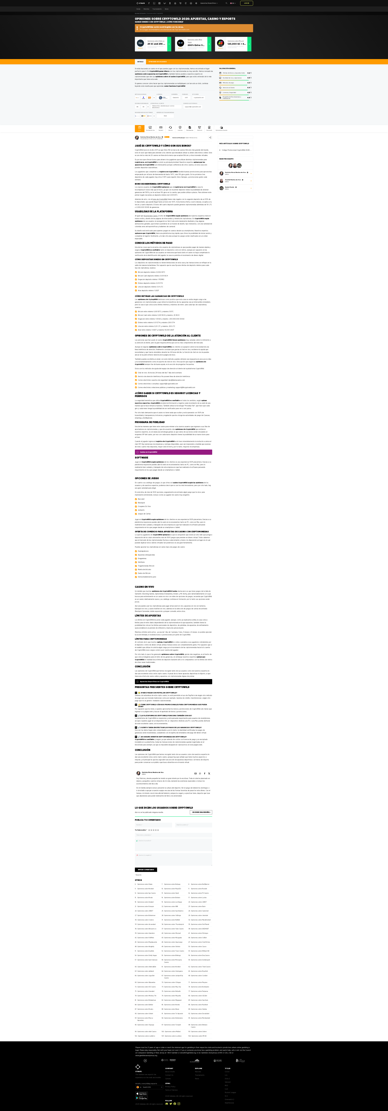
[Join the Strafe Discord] (166, 1103)
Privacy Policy (170, 1087)
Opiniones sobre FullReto (145, 937)
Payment (161, 130)
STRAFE (138, 1071)
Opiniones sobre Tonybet (172, 1025)
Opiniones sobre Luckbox (173, 1036)
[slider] (153, 830)
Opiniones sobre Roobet (199, 888)
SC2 (226, 1096)
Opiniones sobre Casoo (198, 946)
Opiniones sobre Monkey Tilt (146, 996)
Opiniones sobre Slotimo (172, 946)
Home (138, 9)
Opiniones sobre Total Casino (200, 967)
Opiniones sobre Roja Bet (199, 971)
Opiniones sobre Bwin (198, 906)
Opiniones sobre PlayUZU (172, 888)
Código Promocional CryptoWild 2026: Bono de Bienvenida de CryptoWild (236, 150)
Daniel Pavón (229, 187)
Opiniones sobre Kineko (172, 1004)
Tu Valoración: (141, 830)
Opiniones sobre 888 (171, 906)
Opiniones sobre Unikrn (199, 1031)
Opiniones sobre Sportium (199, 1000)
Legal (167, 1083)
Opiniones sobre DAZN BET (200, 929)
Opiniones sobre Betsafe (172, 991)
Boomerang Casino (151, 216)
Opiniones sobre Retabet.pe (146, 1000)
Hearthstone (229, 1103)
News (167, 9)
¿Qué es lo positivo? (145, 840)
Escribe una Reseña (201, 812)
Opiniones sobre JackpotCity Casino (173, 977)
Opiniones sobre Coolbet (199, 975)
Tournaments (157, 9)
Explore (198, 1068)
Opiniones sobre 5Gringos (199, 933)
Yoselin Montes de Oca (233, 180)
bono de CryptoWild (160, 199)
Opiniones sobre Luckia (199, 897)
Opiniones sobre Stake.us (156, 41)
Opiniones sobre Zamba (199, 1009)
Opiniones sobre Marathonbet (201, 920)
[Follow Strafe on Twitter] (170, 1103)
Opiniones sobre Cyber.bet (200, 911)
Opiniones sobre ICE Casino (146, 987)
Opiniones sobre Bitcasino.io (146, 929)
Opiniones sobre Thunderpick (174, 924)
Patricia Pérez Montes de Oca (150, 137)
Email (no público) (183, 824)
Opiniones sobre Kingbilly (145, 946)
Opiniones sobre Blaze (171, 1009)
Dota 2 (227, 1079)
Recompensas (189, 130)
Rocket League (230, 1092)
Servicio (170, 130)
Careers (168, 1079)
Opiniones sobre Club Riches (200, 942)
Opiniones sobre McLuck (236, 41)
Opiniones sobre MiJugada (173, 937)
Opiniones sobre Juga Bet (145, 975)
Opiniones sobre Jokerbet (199, 915)
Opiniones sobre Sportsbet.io (173, 911)
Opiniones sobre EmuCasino (200, 955)
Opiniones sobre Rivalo (145, 897)
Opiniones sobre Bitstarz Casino (199, 1026)
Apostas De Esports (140, 13)
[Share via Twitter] (209, 773)
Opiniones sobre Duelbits (145, 951)
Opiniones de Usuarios (221, 130)
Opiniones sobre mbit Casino (146, 1031)
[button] (227, 3)
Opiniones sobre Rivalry (145, 1009)
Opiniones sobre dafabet (145, 971)
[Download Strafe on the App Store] (141, 1093)
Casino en (199, 130)
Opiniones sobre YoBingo (172, 915)
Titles (227, 1068)
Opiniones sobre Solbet (145, 1013)
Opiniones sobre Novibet (145, 888)
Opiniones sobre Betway (172, 884)
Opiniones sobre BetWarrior (200, 884)
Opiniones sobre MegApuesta (147, 942)
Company (169, 1068)
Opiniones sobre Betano (172, 897)
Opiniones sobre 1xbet (171, 893)
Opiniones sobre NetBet (172, 920)
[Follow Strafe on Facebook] (174, 1103)
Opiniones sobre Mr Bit (199, 1036)
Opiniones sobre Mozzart (172, 933)
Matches (146, 9)
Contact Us (169, 1075)
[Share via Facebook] (204, 773)
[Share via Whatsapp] (200, 773)
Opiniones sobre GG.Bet (199, 996)
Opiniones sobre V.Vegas (172, 982)
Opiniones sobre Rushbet (199, 1004)
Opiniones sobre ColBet (199, 937)
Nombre (139, 824)
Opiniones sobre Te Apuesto (173, 1013)
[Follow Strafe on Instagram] (178, 1103)
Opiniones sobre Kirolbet (172, 967)
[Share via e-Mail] (195, 773)
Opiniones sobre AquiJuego (173, 942)
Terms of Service (171, 1090)
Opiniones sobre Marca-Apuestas (145, 1019)
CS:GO (227, 1072)
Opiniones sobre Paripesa (199, 991)
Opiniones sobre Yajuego (145, 1025)
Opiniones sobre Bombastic (200, 987)
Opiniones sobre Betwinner (146, 915)
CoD (226, 1089)
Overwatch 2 (229, 1099)
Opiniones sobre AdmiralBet (147, 967)
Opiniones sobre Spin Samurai (147, 960)
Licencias (180, 130)
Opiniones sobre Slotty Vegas (147, 955)
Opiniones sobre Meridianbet (200, 1018)
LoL (226, 1075)
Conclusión (209, 130)
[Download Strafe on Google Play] (141, 1098)
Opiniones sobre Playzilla (172, 996)
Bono (139, 130)
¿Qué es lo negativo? (145, 855)
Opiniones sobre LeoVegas (173, 902)
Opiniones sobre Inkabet (145, 902)
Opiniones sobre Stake (144, 884)
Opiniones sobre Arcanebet (146, 924)
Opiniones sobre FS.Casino (200, 893)
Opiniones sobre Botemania (173, 1018)
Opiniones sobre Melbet (173, 1031)
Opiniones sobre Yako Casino (174, 929)
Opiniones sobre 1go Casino (146, 893)
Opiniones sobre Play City (172, 987)
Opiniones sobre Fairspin (145, 906)
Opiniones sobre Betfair (145, 1004)
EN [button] (233, 3)
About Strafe (170, 1072)
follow (168, 1101)
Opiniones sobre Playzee (199, 982)
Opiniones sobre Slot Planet (200, 924)
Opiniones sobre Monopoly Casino (173, 961)
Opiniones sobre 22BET (199, 902)
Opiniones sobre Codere (146, 920)
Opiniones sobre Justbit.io (146, 1036)
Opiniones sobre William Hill (200, 951)
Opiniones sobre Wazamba (146, 982)
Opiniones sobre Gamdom (146, 933)
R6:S (226, 1085)
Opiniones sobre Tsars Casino (174, 951)
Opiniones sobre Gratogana (173, 971)
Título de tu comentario (144, 835)
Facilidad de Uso (150, 130)
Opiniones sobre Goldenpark (200, 960)
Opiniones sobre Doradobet (200, 1013)
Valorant (228, 1082)
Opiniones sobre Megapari (173, 1000)
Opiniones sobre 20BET (145, 911)
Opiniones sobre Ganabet (145, 991)
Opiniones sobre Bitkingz (172, 955)
